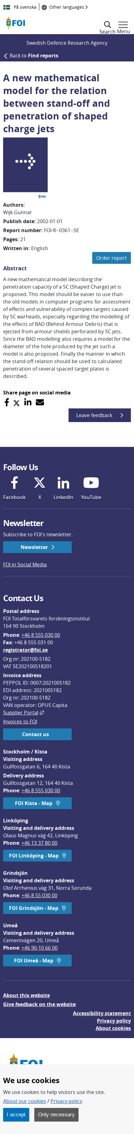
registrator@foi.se (25, 649)
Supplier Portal (23, 712)
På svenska (24, 7)
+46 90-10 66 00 (40, 947)
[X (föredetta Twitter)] (16, 402)
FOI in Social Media (25, 564)
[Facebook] (7, 402)
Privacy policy (114, 1020)
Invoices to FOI (20, 721)
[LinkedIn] (27, 402)
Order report (111, 257)
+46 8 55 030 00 (39, 895)
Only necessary (56, 1114)
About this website (26, 995)
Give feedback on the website (39, 1004)
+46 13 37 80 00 (39, 842)
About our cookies (24, 1101)
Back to (34, 55)
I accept (16, 1114)
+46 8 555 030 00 (41, 635)
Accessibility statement (102, 1013)
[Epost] (40, 402)
